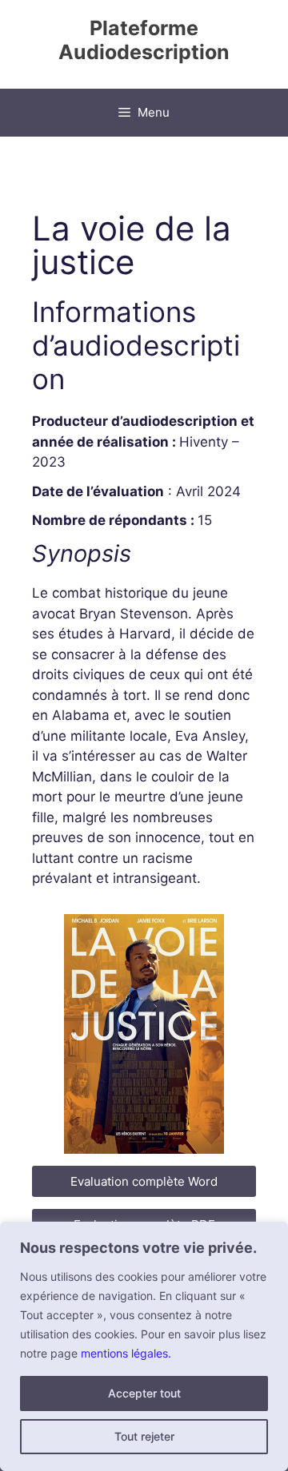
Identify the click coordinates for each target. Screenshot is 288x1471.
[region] (144, 1346)
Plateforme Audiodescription (144, 40)
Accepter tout (144, 1393)
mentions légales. (126, 1353)
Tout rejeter (144, 1436)
